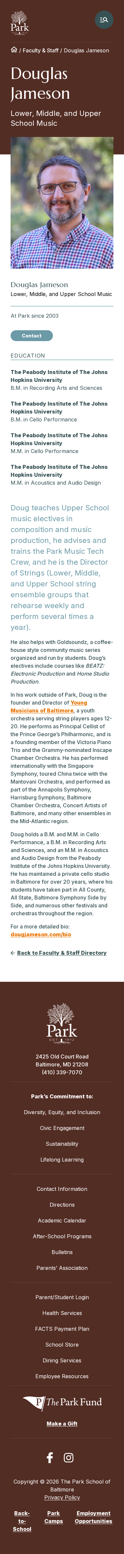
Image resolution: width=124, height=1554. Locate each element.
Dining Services (62, 1360)
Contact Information (62, 1189)
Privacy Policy (62, 1497)
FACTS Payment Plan (62, 1329)
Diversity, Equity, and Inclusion (62, 1112)
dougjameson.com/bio (41, 934)
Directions (62, 1204)
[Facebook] (49, 1457)
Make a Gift (62, 1423)
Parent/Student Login (62, 1297)
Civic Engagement (62, 1128)
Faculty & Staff (41, 50)
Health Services (62, 1313)
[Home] (14, 50)
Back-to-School (22, 1521)
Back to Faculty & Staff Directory (62, 953)
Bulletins (62, 1252)
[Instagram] (68, 1457)
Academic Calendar (62, 1220)
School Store (62, 1344)
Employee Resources (62, 1376)
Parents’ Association (62, 1268)
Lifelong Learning (62, 1159)
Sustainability (62, 1143)
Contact (32, 335)
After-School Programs (62, 1236)
